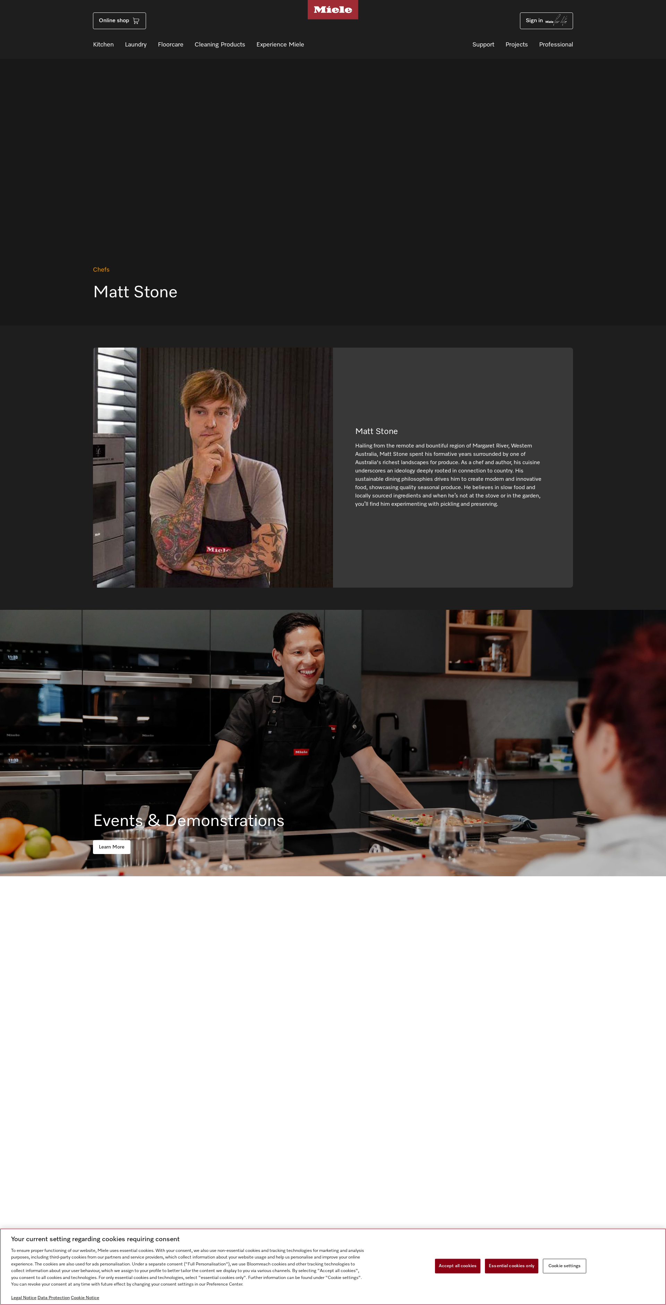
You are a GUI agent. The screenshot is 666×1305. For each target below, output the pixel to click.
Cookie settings (564, 1266)
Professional (556, 45)
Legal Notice (23, 1298)
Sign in (534, 21)
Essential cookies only (512, 1266)
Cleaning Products (220, 45)
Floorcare (170, 45)
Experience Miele (280, 45)
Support (483, 45)
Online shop (114, 21)
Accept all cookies (458, 1266)
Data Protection (53, 1298)
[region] (333, 1266)
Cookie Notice (85, 1298)
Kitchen (103, 45)
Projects (516, 45)
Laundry (136, 45)
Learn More (112, 847)
